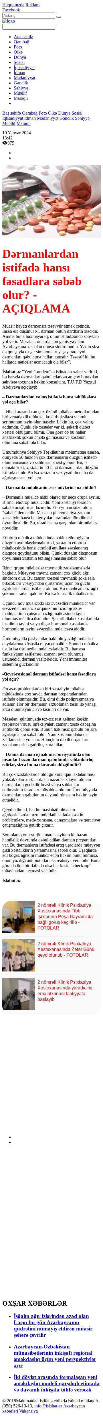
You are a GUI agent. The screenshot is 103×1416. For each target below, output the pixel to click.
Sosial (19, 62)
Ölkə (18, 52)
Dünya (20, 57)
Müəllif (20, 93)
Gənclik (21, 82)
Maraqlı (21, 98)
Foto (18, 46)
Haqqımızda (13, 4)
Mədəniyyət (24, 77)
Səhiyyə (21, 88)
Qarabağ (21, 41)
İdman (19, 72)
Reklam (32, 4)
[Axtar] (58, 17)
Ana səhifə (23, 36)
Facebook (11, 9)
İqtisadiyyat (24, 67)
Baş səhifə (11, 113)
